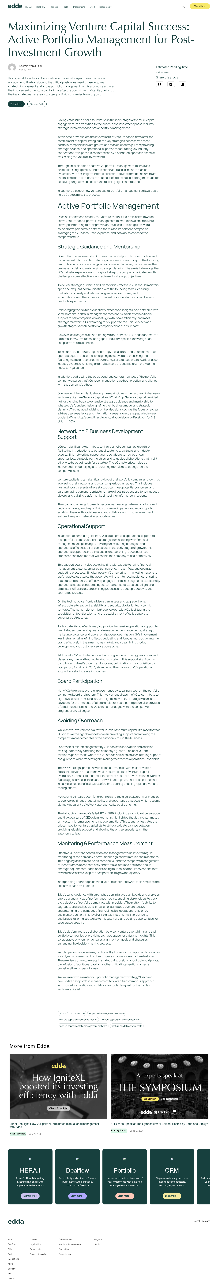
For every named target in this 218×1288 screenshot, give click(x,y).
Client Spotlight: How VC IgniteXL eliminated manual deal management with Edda (54, 1125)
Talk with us (199, 6)
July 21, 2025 (35, 1133)
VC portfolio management (117, 166)
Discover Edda (37, 104)
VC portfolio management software (106, 1013)
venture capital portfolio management (90, 221)
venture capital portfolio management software (121, 190)
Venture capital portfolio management (120, 1019)
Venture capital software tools (127, 1025)
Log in (184, 6)
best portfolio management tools (94, 981)
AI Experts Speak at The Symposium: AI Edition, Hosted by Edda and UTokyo (159, 1124)
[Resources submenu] (111, 6)
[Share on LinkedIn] (182, 84)
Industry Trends (119, 1130)
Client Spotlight (18, 1134)
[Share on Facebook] (159, 84)
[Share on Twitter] (171, 84)
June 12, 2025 (137, 1130)
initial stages (123, 120)
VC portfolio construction (72, 1013)
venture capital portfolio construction (78, 1019)
